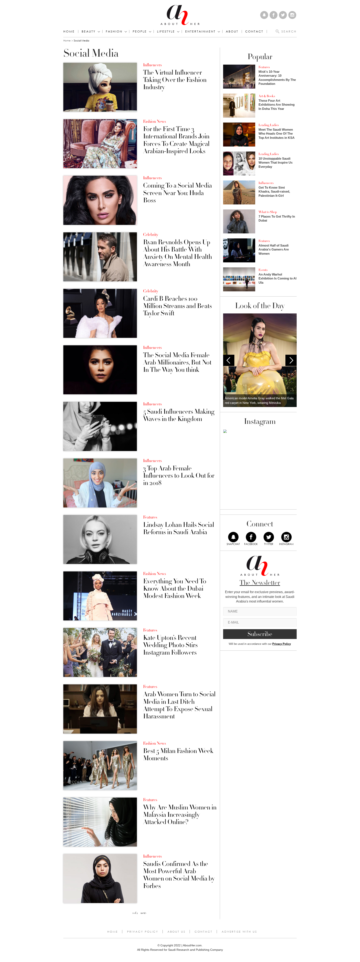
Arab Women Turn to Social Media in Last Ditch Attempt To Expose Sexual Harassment (179, 705)
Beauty (89, 31)
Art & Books (267, 96)
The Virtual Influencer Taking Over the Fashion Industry (174, 80)
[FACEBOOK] (251, 537)
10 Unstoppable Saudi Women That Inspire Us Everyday (275, 162)
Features (150, 517)
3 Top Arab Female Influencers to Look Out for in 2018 (178, 476)
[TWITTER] (269, 537)
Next (291, 360)
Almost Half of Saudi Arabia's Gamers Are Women (274, 249)
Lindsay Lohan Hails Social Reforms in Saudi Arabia (178, 528)
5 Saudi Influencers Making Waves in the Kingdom (178, 415)
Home (69, 31)
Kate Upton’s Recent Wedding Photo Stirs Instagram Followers (170, 645)
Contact (203, 931)
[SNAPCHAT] (233, 537)
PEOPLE (140, 31)
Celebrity (150, 234)
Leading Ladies (269, 125)
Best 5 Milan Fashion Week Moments (178, 754)
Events (263, 270)
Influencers (152, 65)
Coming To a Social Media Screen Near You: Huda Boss (177, 193)
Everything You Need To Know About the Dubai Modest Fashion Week (174, 589)
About (232, 31)
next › (143, 913)
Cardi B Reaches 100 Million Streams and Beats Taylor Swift (177, 306)
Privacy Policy (281, 643)
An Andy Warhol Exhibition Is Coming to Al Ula (277, 278)
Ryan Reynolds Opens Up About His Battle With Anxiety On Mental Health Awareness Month (177, 253)
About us (176, 931)
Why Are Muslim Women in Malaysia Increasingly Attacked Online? (179, 815)
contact (254, 31)
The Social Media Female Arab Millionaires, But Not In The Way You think (177, 363)
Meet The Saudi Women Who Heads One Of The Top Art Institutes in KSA (277, 133)
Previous (228, 360)
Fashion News (154, 121)
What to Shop (268, 212)
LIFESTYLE (166, 31)
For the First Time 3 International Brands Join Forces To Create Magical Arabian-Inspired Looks (176, 140)
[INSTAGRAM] (286, 537)
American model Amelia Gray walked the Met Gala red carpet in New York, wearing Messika (259, 400)
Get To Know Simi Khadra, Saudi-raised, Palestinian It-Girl (274, 191)
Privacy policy (142, 931)
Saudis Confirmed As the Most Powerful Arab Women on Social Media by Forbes (179, 875)
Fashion (114, 31)
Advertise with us (239, 931)
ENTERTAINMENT (200, 31)
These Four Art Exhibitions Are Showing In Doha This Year (277, 104)
